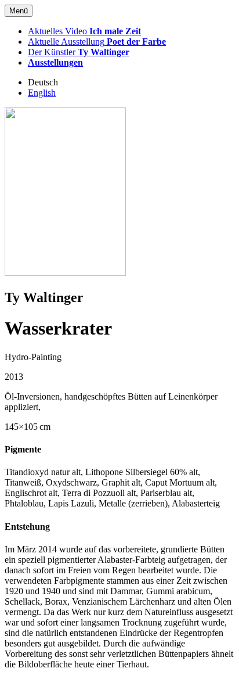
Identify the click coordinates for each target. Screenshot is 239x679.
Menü (18, 10)
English (42, 93)
